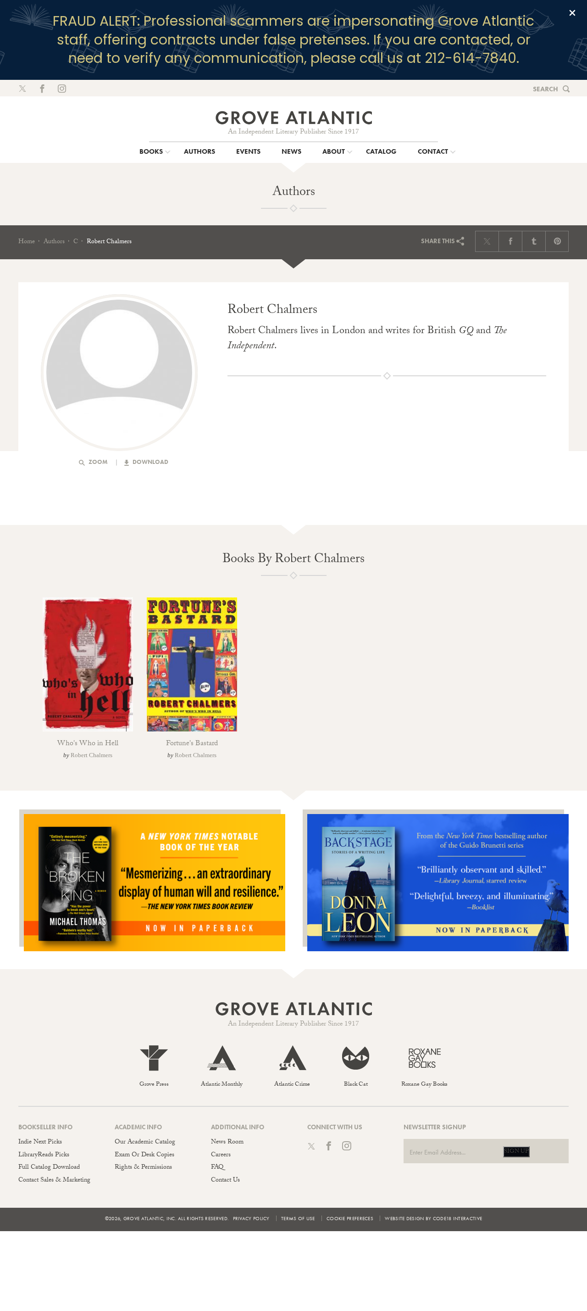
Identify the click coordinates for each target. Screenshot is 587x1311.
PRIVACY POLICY (251, 1218)
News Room (227, 1142)
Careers (221, 1155)
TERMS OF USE (298, 1218)
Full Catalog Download (49, 1167)
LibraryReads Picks (43, 1155)
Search (545, 89)
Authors (54, 242)
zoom (97, 462)
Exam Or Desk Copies (144, 1155)
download (149, 462)
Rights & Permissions (143, 1167)
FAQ (217, 1167)
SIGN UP (516, 1152)
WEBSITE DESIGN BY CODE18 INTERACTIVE (433, 1218)
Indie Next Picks (40, 1142)
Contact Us (225, 1180)
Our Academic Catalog (145, 1142)
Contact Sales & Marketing (54, 1180)
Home (26, 242)
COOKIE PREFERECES (350, 1218)
